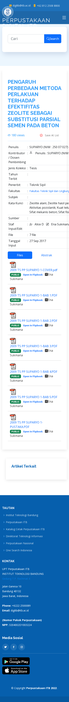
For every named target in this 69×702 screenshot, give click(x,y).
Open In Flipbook (33, 274)
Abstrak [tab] (46, 255)
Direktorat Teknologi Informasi (24, 536)
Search (54, 39)
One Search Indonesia (19, 550)
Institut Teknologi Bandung (22, 515)
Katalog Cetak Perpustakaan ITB (25, 529)
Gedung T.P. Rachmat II (16, 578)
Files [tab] (20, 255)
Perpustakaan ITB (16, 522)
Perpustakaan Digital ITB (26, 23)
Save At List (51, 135)
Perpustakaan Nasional (19, 543)
